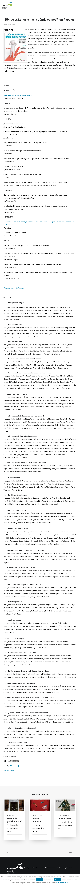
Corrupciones (64, 818)
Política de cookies (50, 868)
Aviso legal (27, 868)
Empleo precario (36, 820)
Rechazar (57, 880)
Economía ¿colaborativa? (14, 820)
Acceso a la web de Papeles (14, 288)
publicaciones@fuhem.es (17, 765)
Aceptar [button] (39, 880)
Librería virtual (9, 770)
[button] (75, 5)
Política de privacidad (37, 868)
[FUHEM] (6, 5)
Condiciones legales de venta (65, 868)
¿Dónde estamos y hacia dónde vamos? (18, 95)
